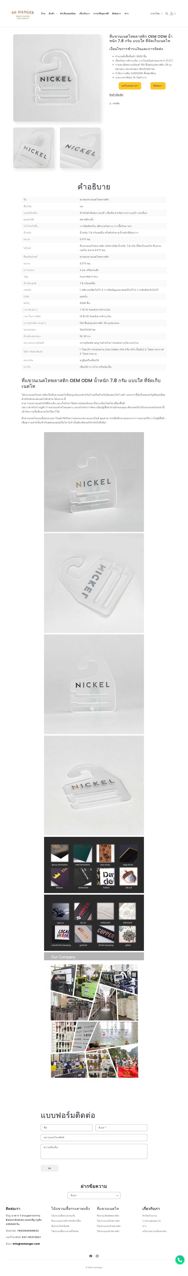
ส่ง (49, 1168)
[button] (52, 13)
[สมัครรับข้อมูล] (117, 1195)
